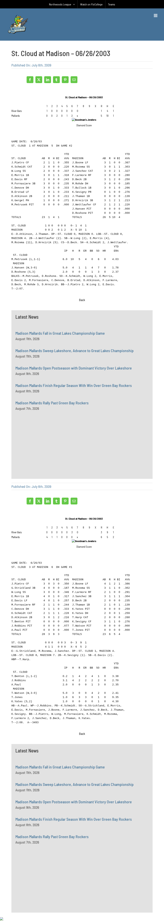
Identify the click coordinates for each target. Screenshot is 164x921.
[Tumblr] (56, 79)
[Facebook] (30, 79)
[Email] (74, 79)
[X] (38, 79)
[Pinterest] (65, 79)
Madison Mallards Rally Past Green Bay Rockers (52, 402)
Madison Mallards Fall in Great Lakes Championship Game (60, 333)
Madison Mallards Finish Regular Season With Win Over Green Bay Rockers (73, 385)
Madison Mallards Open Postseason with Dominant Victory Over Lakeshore (73, 368)
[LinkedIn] (47, 79)
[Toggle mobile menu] (156, 15)
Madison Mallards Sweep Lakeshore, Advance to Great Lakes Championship (74, 350)
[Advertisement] (45, 454)
